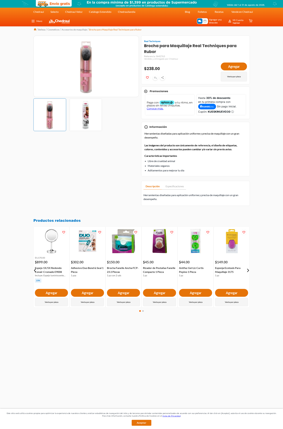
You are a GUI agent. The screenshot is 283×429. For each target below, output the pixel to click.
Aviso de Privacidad (171, 416)
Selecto (54, 11)
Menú (39, 21)
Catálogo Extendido (100, 11)
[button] (35, 270)
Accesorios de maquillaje (74, 29)
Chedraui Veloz (73, 11)
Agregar (234, 66)
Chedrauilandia (126, 11)
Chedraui (38, 11)
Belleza (41, 29)
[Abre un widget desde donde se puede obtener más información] (270, 423)
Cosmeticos (53, 29)
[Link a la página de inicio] (35, 30)
